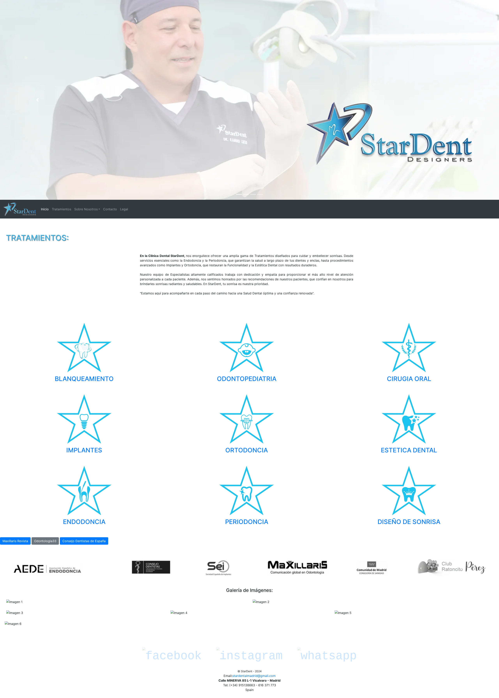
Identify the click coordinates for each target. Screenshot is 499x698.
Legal (124, 209)
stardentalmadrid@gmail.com (254, 676)
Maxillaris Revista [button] (15, 541)
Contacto (110, 209)
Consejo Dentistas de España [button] (84, 541)
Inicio (45, 209)
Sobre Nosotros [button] (86, 209)
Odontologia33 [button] (45, 541)
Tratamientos (61, 209)
